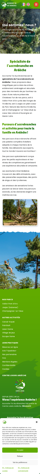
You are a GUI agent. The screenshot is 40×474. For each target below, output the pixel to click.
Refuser (20, 456)
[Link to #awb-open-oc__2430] (36, 4)
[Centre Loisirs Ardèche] (20, 380)
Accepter (20, 450)
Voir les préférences (20, 462)
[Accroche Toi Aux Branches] (9, 2)
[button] (37, 422)
